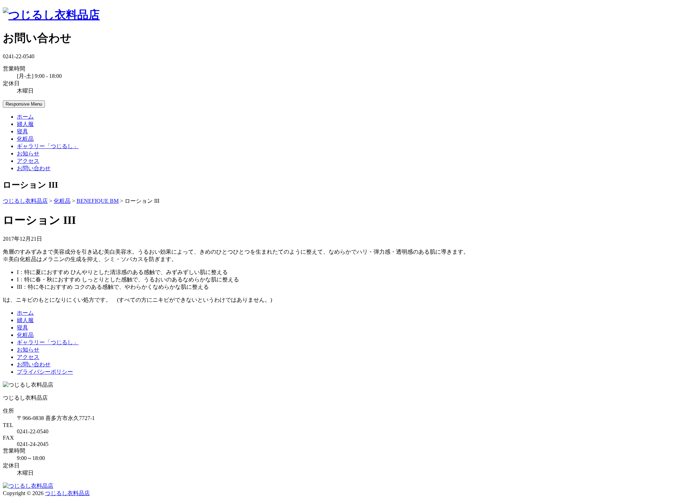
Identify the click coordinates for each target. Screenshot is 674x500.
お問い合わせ (34, 168)
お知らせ (28, 153)
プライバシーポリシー (45, 372)
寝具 (22, 131)
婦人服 (25, 124)
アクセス (28, 161)
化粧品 (25, 139)
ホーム (25, 117)
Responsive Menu (24, 104)
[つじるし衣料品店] (51, 14)
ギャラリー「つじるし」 (48, 146)
